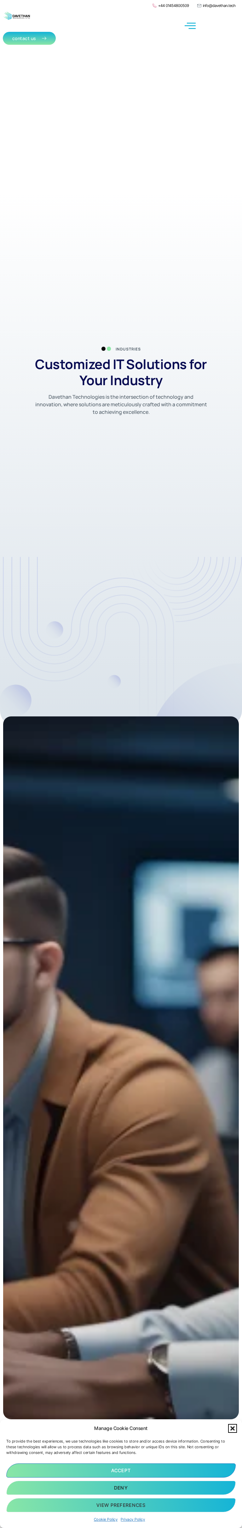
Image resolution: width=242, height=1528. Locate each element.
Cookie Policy (106, 1519)
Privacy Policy (133, 1519)
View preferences (121, 1505)
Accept (121, 1470)
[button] (232, 1428)
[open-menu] (190, 26)
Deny (121, 1488)
